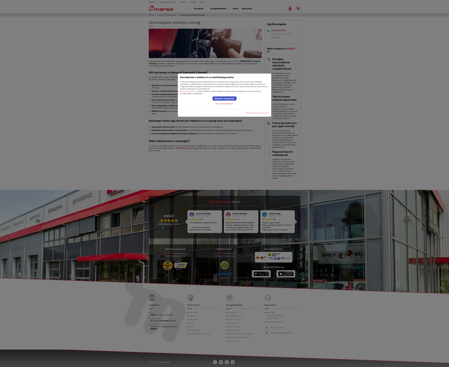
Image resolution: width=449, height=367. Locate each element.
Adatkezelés (255, 113)
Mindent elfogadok (224, 98)
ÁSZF (247, 113)
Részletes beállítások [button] (190, 91)
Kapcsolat (264, 113)
